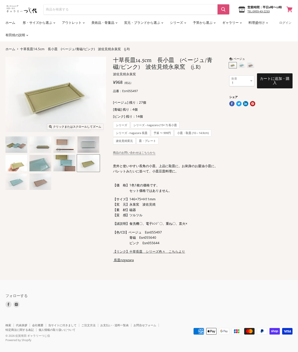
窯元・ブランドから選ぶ (142, 23)
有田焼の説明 (15, 35)
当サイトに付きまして (62, 325)
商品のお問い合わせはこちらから (134, 153)
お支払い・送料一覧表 (114, 325)
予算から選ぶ (203, 23)
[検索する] (223, 9)
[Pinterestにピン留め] (252, 103)
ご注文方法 (88, 325)
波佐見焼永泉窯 (124, 74)
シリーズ (177, 23)
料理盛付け (256, 23)
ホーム (10, 23)
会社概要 (37, 325)
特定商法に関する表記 (19, 330)
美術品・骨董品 (103, 23)
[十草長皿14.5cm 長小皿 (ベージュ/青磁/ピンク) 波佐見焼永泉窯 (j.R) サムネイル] (16, 144)
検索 (8, 325)
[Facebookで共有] (232, 103)
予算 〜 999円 (162, 133)
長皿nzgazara (124, 260)
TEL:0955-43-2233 (258, 11)
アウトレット (72, 23)
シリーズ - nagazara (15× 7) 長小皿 (155, 125)
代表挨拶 (21, 325)
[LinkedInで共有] (245, 103)
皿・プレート (147, 141)
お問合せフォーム (145, 325)
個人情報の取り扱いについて (57, 330)
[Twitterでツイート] (238, 103)
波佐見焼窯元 (124, 141)
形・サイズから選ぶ (38, 23)
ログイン (285, 23)
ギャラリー (230, 23)
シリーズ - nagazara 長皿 (131, 133)
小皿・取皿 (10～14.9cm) (193, 133)
